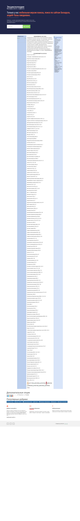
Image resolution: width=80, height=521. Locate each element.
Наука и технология (63, 401)
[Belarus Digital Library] (65, 423)
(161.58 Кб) (37, 383)
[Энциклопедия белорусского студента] (15, 7)
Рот (54, 59)
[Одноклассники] (9, 396)
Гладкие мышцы (56, 47)
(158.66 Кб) (30, 385)
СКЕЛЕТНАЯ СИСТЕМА (58, 49)
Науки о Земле (18, 401)
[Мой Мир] (11, 396)
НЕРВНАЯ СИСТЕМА (57, 51)
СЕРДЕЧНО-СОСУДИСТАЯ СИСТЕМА (58, 52)
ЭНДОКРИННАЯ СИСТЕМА (56, 70)
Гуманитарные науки (28, 401)
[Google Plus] (12, 396)
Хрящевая (55, 43)
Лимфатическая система (57, 53)
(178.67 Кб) (36, 385)
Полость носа (56, 55)
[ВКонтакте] (7, 396)
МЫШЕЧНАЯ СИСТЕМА (58, 50)
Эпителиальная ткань (57, 39)
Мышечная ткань (56, 45)
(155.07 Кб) (42, 383)
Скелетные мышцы (57, 46)
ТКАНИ (55, 38)
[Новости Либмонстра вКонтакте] (10, 423)
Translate (27, 394)
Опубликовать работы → (11, 417)
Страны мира (10, 401)
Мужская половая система (58, 68)
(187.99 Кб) (47, 385)
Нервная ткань (56, 48)
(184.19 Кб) (41, 385)
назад (28, 387)
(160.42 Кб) (49, 383)
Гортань (55, 56)
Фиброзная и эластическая (56, 42)
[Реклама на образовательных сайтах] (67, 423)
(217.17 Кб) (31, 383)
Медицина (54, 401)
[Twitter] (8, 396)
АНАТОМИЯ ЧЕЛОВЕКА (57, 37)
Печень (55, 64)
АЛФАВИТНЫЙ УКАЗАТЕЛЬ (56, 71)
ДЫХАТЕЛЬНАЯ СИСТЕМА (56, 54)
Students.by (9, 20)
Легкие (55, 57)
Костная (55, 44)
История (36, 401)
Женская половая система (58, 69)
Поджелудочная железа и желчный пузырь (58, 63)
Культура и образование (45, 401)
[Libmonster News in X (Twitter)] (13, 423)
